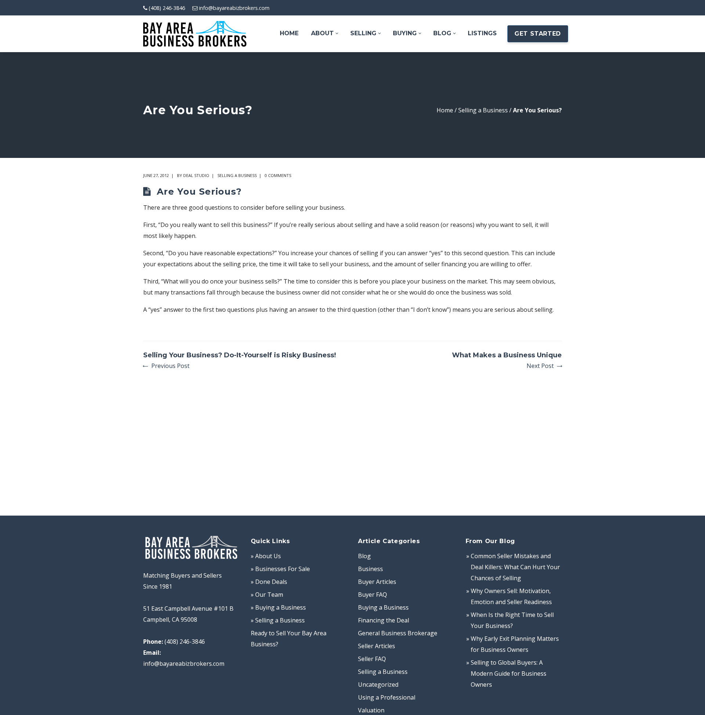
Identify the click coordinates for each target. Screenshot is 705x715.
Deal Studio (196, 175)
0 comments (278, 175)
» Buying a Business (278, 607)
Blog (364, 556)
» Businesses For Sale (280, 569)
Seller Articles (376, 646)
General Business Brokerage (397, 633)
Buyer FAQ (372, 595)
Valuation (371, 710)
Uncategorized (378, 684)
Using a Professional (386, 697)
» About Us (266, 556)
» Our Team (267, 595)
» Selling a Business (278, 620)
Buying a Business (383, 607)
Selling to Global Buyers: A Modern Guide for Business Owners (508, 673)
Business (370, 569)
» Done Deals (269, 582)
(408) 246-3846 (167, 7)
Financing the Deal (383, 620)
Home (445, 110)
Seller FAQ (372, 659)
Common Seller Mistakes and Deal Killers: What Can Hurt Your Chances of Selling (515, 567)
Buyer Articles (377, 582)
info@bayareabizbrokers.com (234, 7)
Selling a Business (483, 110)
